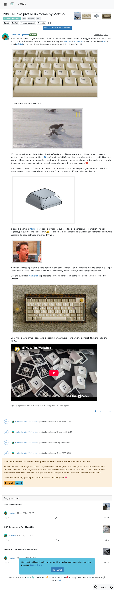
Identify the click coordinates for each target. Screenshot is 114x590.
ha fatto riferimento (29, 421)
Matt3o (67, 41)
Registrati (9, 483)
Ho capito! (57, 570)
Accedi (19, 483)
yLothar (25, 35)
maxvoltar (33, 276)
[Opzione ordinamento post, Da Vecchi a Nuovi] (38, 27)
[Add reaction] (95, 411)
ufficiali (19, 44)
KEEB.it (22, 4)
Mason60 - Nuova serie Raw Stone (20, 549)
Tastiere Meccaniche (12, 19)
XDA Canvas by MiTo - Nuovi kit (19, 527)
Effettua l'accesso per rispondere (57, 27)
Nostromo (16, 35)
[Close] (109, 461)
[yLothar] (5, 513)
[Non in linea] (6, 36)
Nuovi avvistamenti (13, 504)
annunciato (79, 41)
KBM (104, 41)
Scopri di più (36, 565)
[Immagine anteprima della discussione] (106, 506)
